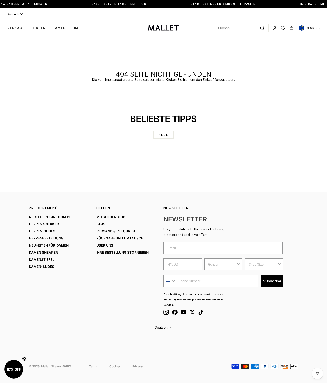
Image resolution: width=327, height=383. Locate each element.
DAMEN (59, 28)
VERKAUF (16, 28)
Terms (93, 366)
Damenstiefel (41, 259)
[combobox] (242, 28)
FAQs (100, 224)
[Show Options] (238, 264)
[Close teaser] (24, 358)
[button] (13, 369)
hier (186, 79)
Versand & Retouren (115, 231)
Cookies (115, 366)
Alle (163, 134)
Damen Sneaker (43, 252)
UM (76, 28)
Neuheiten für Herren (49, 217)
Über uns (104, 245)
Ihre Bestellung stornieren (122, 252)
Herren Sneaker (44, 224)
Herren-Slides (42, 231)
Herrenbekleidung (46, 238)
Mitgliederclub (110, 217)
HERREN (38, 28)
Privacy (137, 366)
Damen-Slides (41, 267)
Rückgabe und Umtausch (119, 238)
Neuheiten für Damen (49, 245)
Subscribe (272, 280)
